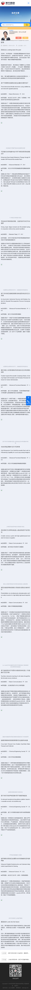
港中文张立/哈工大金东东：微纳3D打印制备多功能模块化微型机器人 (19, 953)
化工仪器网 (12, 987)
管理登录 (18, 987)
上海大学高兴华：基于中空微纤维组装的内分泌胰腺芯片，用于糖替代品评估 (19, 959)
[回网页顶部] (28, 397)
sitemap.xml (25, 987)
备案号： (16, 985)
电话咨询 (28, 403)
